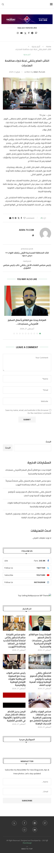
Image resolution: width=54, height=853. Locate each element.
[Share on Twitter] (19, 218)
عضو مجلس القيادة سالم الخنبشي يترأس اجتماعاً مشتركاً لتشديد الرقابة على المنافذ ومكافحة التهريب (28, 482)
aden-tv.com (39, 72)
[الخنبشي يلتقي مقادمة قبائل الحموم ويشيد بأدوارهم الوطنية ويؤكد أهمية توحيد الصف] (40, 661)
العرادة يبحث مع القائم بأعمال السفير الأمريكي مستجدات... (27, 322)
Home (48, 46)
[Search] (2, 4)
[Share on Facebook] (21, 218)
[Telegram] (32, 34)
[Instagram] (18, 34)
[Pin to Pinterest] (15, 218)
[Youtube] (21, 34)
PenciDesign (27, 843)
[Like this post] (24, 218)
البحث (48, 442)
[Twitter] (25, 34)
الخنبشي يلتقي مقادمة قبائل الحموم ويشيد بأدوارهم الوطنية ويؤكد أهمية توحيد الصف (29, 493)
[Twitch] (36, 34)
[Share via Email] (10, 218)
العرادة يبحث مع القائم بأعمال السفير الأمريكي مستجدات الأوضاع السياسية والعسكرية (28, 472)
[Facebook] (28, 34)
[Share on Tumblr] (13, 218)
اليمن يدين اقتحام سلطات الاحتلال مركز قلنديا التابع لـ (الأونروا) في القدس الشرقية (14, 716)
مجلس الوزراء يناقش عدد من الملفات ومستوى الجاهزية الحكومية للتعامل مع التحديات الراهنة (28, 515)
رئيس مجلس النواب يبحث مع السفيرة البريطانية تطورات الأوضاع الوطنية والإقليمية (15, 679)
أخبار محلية (36, 46)
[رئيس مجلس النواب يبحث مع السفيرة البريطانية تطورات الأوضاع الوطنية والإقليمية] (14, 661)
